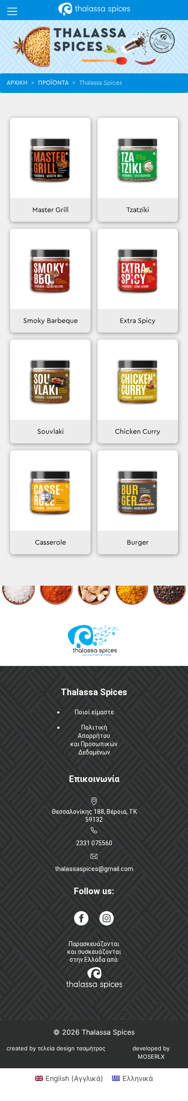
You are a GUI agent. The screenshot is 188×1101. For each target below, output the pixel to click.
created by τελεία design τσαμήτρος (56, 1048)
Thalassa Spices (108, 1032)
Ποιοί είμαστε (94, 712)
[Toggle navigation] (12, 11)
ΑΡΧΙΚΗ (17, 83)
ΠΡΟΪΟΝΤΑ (53, 83)
